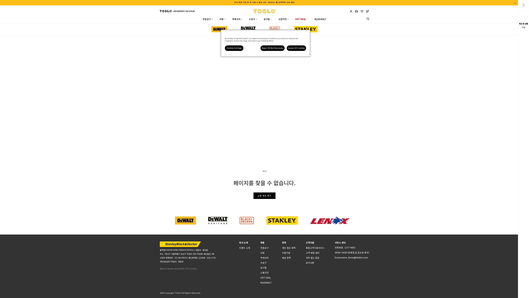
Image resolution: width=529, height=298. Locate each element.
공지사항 (310, 262)
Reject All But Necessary (272, 48)
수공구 (263, 262)
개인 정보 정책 (288, 247)
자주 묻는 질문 (312, 257)
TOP (523, 27)
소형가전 (264, 272)
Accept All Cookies (296, 48)
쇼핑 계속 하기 (264, 195)
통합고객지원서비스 (315, 247)
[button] (367, 12)
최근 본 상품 (523, 23)
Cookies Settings (234, 48)
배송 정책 (286, 257)
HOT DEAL (265, 277)
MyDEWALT (266, 282)
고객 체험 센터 (312, 252)
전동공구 (264, 247)
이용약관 (286, 252)
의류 (262, 252)
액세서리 (264, 257)
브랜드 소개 (244, 247)
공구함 (263, 267)
